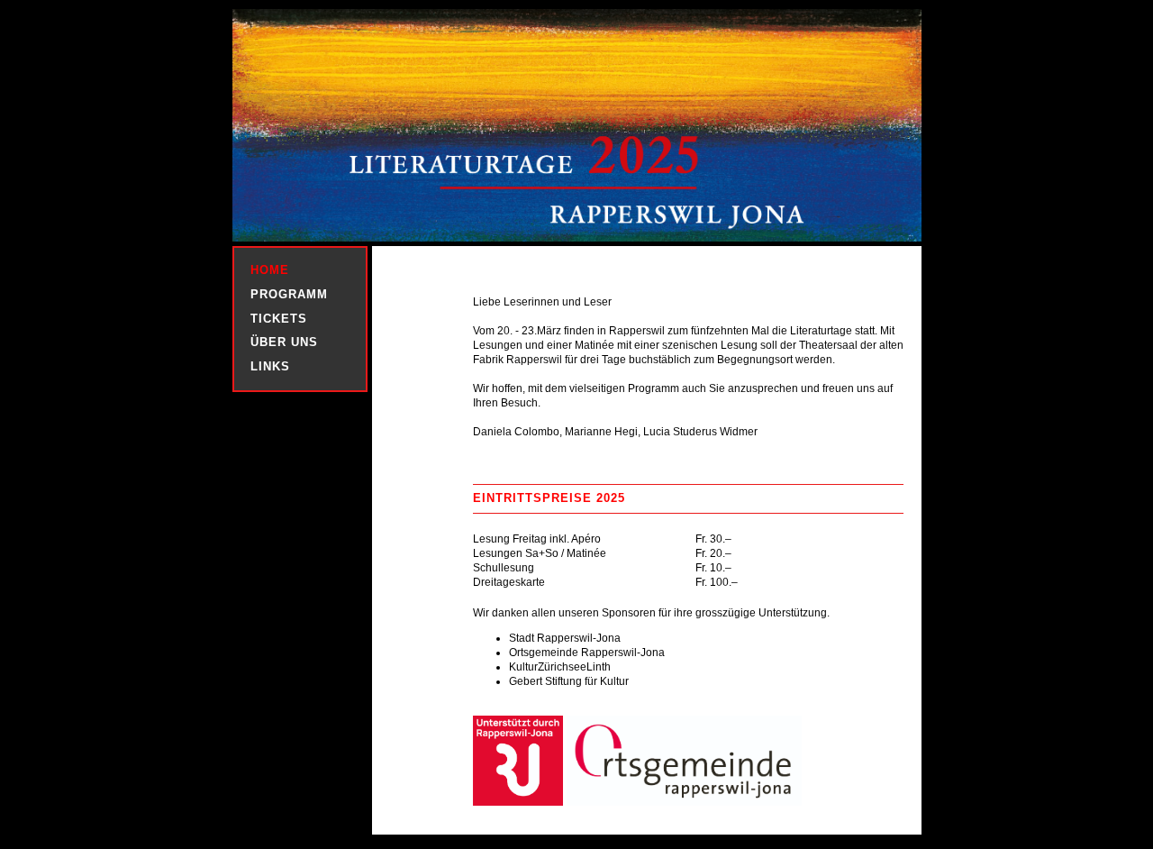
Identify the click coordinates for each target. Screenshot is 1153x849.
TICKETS (278, 318)
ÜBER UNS (284, 342)
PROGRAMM (289, 294)
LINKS (270, 366)
